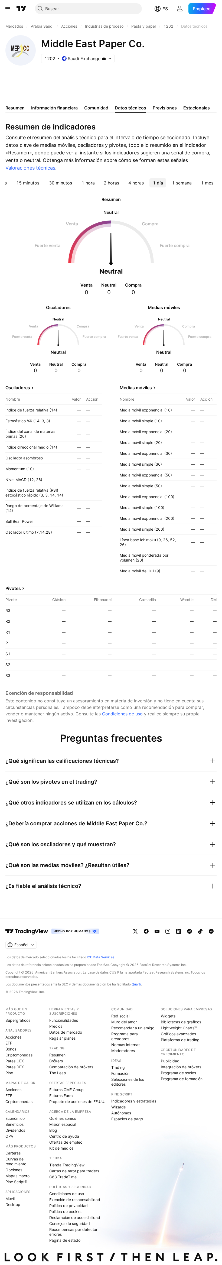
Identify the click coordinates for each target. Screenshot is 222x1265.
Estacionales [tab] (196, 108)
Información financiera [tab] (54, 108)
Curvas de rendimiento (15, 1161)
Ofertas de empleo (65, 1142)
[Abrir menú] (7, 8)
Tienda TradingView (66, 1165)
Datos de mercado (65, 1032)
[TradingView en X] (135, 931)
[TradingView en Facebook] (146, 931)
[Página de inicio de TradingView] (21, 8)
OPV (9, 1136)
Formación (120, 1073)
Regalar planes (62, 1038)
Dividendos (15, 1130)
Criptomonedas (18, 1055)
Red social (120, 1016)
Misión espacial (62, 1124)
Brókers (56, 1061)
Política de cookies (65, 1211)
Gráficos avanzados (178, 1034)
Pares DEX (14, 1067)
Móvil (10, 1198)
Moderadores (123, 1050)
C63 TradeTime (63, 1177)
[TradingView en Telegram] (189, 931)
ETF (8, 1043)
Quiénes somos (62, 1118)
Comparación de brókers (71, 1067)
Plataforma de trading (180, 1039)
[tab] (27, 182)
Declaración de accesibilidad (74, 1217)
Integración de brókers (181, 1067)
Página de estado (64, 1240)
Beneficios (14, 1124)
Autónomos (121, 1113)
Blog (53, 1130)
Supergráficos (17, 1020)
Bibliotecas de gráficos (181, 1022)
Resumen (57, 1055)
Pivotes (13, 588)
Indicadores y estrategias (133, 1101)
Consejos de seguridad (69, 1223)
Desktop (12, 1204)
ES (165, 8)
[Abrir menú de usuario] (179, 8)
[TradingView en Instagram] (168, 931)
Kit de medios (61, 1148)
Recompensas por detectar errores (73, 1232)
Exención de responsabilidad (74, 1199)
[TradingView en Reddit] (211, 931)
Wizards (118, 1107)
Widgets (168, 1016)
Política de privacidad (68, 1205)
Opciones (13, 1169)
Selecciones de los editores (127, 1081)
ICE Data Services (100, 957)
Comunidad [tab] (96, 108)
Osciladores (17, 387)
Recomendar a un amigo (132, 1028)
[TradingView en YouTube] (157, 931)
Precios (55, 1026)
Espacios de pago (127, 1119)
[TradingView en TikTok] (200, 931)
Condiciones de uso (122, 713)
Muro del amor (124, 1022)
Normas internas (125, 1044)
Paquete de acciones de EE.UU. (77, 1101)
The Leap (57, 1073)
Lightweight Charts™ (179, 1028)
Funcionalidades (63, 1020)
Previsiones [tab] (165, 108)
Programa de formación (182, 1078)
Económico (15, 1118)
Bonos (10, 1049)
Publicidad (170, 1061)
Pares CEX (14, 1061)
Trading (118, 1067)
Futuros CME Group (66, 1089)
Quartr (136, 984)
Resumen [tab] (15, 108)
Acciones (13, 1037)
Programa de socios (178, 1073)
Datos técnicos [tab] (130, 108)
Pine (9, 1073)
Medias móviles (136, 387)
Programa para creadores (124, 1036)
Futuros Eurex (61, 1095)
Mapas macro (17, 1175)
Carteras (13, 1153)
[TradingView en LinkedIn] (178, 931)
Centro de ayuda (64, 1136)
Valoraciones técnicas (30, 168)
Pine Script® (16, 1181)
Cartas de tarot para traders (74, 1171)
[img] (104, 58)
